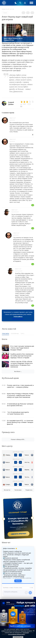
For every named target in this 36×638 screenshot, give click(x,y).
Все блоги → (18, 371)
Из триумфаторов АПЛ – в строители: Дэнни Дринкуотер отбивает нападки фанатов (20, 422)
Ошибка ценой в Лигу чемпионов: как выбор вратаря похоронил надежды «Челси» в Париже (22, 356)
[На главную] (4, 3)
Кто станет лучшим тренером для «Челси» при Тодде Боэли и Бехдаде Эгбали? (22, 348)
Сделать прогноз (18, 534)
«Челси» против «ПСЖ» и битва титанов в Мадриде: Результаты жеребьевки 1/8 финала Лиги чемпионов (21, 364)
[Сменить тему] (16, 3)
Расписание (18, 490)
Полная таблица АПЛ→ (18, 439)
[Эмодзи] (26, 592)
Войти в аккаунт (18, 319)
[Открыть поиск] (20, 3)
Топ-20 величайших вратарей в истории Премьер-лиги (18, 413)
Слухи (5, 13)
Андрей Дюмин (11, 103)
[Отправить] (30, 592)
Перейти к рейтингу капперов (22, 626)
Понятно (18, 581)
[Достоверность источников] (21, 106)
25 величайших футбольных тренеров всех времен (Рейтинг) (20, 405)
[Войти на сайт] (25, 3)
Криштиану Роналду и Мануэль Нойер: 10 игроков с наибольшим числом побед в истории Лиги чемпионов (20, 395)
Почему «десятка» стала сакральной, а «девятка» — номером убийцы (20, 386)
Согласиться (18, 637)
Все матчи (7, 490)
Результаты (29, 490)
